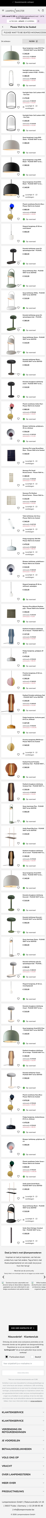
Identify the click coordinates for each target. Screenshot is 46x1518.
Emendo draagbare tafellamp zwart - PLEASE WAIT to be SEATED (33, 383)
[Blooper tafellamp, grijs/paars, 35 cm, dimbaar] (23, 434)
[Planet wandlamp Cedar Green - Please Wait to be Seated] (23, 1169)
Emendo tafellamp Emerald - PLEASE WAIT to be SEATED (32, 918)
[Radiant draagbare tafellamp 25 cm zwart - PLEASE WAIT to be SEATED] (23, 858)
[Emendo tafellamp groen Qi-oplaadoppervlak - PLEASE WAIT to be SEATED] (23, 323)
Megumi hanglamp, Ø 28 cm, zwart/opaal (32, 227)
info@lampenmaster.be (23, 1509)
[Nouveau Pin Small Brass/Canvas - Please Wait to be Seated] (23, 478)
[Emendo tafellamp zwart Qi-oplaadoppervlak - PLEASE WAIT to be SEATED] (23, 256)
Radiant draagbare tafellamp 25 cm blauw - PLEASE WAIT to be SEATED (33, 630)
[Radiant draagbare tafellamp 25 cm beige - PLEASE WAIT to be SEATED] (23, 1058)
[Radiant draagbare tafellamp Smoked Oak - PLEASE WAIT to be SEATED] (23, 792)
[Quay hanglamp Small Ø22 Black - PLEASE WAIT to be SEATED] (23, 189)
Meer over (9, 1482)
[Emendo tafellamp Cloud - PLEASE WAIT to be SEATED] (23, 1080)
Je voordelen (11, 1440)
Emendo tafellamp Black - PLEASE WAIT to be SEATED (32, 360)
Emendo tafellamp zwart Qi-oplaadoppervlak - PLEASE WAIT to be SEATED (32, 249)
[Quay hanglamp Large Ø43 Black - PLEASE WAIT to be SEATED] (23, 167)
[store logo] (16, 10)
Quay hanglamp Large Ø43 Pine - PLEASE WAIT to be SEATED (33, 49)
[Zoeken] (39, 10)
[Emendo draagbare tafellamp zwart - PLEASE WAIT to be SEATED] (23, 389)
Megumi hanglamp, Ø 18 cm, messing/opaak (32, 985)
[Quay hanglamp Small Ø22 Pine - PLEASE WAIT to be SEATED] (23, 1036)
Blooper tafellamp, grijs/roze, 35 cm (34, 1140)
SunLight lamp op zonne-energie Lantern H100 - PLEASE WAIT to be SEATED (33, 71)
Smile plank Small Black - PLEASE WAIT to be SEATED (32, 1185)
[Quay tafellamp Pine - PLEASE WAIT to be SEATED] (23, 278)
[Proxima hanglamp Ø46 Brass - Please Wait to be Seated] (23, 747)
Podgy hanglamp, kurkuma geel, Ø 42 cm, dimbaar (34, 718)
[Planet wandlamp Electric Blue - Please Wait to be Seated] (23, 212)
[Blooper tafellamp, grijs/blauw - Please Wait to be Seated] (23, 569)
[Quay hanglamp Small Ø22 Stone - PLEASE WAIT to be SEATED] (23, 880)
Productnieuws (13, 1491)
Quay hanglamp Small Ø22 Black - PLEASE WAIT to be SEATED (32, 183)
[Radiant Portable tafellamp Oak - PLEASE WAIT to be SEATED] (23, 703)
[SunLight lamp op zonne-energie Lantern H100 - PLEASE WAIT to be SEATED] (23, 78)
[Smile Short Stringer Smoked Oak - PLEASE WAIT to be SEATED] (23, 1236)
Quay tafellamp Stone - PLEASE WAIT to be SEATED (33, 338)
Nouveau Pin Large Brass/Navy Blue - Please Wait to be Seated (33, 449)
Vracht (7, 1466)
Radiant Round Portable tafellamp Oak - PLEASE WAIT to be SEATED (33, 763)
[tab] (23, 1412)
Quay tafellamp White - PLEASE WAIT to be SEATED (34, 294)
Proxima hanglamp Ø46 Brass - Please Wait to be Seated (33, 741)
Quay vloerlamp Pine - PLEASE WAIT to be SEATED (33, 807)
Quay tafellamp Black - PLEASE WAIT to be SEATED (33, 1207)
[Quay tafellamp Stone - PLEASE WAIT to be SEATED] (23, 345)
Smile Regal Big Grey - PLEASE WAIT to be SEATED (33, 829)
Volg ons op (10, 1457)
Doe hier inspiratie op (21, 1328)
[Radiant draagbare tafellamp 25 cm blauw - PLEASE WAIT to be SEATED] (23, 636)
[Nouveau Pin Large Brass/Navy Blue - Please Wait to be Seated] (23, 456)
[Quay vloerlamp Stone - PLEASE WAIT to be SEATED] (23, 947)
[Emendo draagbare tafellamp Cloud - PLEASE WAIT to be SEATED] (23, 1014)
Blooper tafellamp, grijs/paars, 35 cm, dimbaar (33, 427)
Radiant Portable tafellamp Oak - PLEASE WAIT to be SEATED (34, 696)
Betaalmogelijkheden (17, 1449)
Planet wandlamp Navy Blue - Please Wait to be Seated (33, 1096)
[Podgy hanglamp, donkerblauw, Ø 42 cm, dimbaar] (23, 1125)
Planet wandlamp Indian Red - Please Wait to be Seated (33, 405)
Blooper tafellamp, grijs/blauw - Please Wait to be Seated (34, 562)
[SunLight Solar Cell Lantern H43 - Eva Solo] (23, 100)
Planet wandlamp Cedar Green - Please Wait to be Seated (34, 1162)
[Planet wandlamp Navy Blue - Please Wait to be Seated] (23, 1102)
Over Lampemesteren (16, 1474)
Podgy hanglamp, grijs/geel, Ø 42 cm (33, 652)
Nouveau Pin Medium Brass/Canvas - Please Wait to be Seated (33, 494)
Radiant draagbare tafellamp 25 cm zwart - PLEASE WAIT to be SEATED (33, 852)
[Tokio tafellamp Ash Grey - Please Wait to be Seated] (23, 523)
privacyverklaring (36, 1401)
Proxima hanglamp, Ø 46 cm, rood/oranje (32, 674)
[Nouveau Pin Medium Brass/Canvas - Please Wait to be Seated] (23, 501)
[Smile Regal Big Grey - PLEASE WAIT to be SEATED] (23, 836)
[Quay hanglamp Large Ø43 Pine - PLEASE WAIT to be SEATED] (23, 56)
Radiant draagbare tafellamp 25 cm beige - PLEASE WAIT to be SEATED (33, 1051)
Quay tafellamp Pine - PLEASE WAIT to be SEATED (33, 272)
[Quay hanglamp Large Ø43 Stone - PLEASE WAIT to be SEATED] (23, 145)
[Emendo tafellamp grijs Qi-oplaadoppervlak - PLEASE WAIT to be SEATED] (23, 969)
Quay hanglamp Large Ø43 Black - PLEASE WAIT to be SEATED (32, 161)
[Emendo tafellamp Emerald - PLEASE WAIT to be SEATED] (23, 925)
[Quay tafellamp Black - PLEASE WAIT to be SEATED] (23, 1213)
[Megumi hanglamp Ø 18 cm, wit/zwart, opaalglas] (23, 592)
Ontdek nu (25, 18)
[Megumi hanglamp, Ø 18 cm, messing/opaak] (23, 991)
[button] (18, 63)
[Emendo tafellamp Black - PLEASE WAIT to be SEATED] (23, 367)
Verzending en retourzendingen (14, 1431)
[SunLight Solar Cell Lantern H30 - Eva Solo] (23, 123)
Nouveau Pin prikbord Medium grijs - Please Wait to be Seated (33, 607)
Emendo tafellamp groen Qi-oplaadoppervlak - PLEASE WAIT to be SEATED (32, 316)
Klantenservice (12, 1412)
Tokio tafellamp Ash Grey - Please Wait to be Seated (32, 517)
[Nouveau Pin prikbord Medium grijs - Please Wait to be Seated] (23, 614)
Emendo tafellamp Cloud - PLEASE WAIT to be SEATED (32, 1074)
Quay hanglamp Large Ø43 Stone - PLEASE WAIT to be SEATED (32, 138)
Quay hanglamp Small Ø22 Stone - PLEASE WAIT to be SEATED (32, 874)
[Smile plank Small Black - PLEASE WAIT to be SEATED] (23, 1191)
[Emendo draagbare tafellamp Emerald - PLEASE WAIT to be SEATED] (23, 903)
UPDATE (21, 21)
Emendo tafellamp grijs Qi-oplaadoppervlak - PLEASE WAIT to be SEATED (32, 963)
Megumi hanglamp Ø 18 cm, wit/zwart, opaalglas (32, 585)
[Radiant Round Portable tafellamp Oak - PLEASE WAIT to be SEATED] (23, 769)
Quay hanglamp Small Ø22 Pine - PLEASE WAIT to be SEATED (33, 1029)
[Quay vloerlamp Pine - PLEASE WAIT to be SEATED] (23, 814)
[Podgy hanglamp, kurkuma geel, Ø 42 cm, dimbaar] (23, 725)
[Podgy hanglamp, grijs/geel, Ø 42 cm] (23, 658)
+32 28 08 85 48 (35, 1505)
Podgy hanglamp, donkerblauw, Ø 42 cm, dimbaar (33, 1118)
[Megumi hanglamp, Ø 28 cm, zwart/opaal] (23, 234)
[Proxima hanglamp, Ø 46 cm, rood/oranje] (23, 681)
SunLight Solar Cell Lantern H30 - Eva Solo (34, 116)
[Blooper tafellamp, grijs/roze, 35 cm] (23, 1147)
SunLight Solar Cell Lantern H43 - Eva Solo (34, 93)
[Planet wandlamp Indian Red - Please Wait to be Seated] (23, 411)
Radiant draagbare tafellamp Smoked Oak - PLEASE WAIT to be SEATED (33, 785)
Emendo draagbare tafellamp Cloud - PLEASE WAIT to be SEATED (33, 1007)
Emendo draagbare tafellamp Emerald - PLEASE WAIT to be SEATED (33, 896)
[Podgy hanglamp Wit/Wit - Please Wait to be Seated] (23, 546)
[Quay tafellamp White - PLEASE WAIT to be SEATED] (23, 300)
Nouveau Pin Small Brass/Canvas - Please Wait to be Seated (33, 471)
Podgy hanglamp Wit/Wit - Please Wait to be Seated (32, 540)
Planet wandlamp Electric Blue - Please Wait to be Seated (34, 205)
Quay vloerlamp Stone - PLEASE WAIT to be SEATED (34, 940)
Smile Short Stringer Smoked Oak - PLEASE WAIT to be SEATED (33, 1229)
